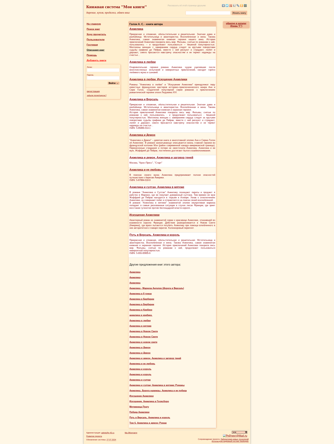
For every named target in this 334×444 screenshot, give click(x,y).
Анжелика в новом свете (143, 342)
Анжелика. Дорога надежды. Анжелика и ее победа (158, 390)
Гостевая (92, 44)
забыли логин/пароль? (96, 95)
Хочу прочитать (96, 34)
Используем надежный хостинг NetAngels (230, 441)
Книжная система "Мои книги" (116, 6)
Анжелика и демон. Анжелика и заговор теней (155, 358)
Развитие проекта (94, 436)
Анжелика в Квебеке (140, 309)
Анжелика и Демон (139, 347)
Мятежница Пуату (139, 406)
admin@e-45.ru (107, 433)
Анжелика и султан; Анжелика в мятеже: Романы (157, 385)
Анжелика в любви (140, 320)
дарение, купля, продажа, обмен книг (108, 12)
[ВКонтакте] (223, 5)
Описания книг (96, 49)
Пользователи (96, 39)
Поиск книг (93, 29)
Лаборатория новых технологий (235, 439)
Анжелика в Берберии (141, 299)
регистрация (93, 91)
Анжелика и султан (140, 379)
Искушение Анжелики (141, 396)
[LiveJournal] (238, 5)
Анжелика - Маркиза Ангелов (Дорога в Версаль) (156, 288)
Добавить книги (96, 60)
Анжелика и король (140, 369)
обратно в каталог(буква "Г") (236, 24)
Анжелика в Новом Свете (143, 331)
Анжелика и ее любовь (142, 363)
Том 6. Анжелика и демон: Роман (148, 423)
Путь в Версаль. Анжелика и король (149, 417)
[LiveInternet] (234, 5)
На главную (94, 23)
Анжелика (134, 272)
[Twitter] (227, 5)
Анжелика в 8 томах (140, 293)
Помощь (92, 55)
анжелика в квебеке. (140, 315)
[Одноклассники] (242, 5)
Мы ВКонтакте (131, 433)
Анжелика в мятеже (140, 326)
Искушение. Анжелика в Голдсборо (149, 401)
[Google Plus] (231, 5)
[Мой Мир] (245, 5)
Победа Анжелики (139, 412)
